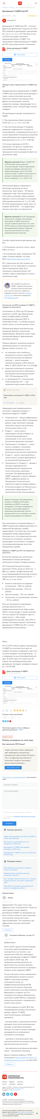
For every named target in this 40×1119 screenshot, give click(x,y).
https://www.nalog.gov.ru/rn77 (18, 259)
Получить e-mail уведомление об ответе (18, 812)
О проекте (12, 1084)
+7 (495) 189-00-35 (14, 1090)
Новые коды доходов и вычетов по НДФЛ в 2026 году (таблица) (20, 837)
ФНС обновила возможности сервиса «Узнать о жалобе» (17, 869)
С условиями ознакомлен (18, 817)
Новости (4, 1082)
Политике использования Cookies (18, 1113)
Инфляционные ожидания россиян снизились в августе (17, 874)
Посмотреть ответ (13, 768)
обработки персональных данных (24, 816)
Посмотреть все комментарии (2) (14, 777)
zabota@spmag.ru (19, 1089)
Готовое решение (12, 298)
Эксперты (20, 1082)
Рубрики (11, 1082)
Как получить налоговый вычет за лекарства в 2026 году (16, 843)
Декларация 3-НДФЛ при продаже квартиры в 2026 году (17, 848)
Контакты (20, 1084)
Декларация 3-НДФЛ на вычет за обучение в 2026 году (20, 854)
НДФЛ (20, 730)
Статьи (4, 1084)
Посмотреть (21, 55)
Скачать (7, 60)
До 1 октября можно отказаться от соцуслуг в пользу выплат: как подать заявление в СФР (20, 881)
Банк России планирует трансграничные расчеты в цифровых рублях (18, 887)
